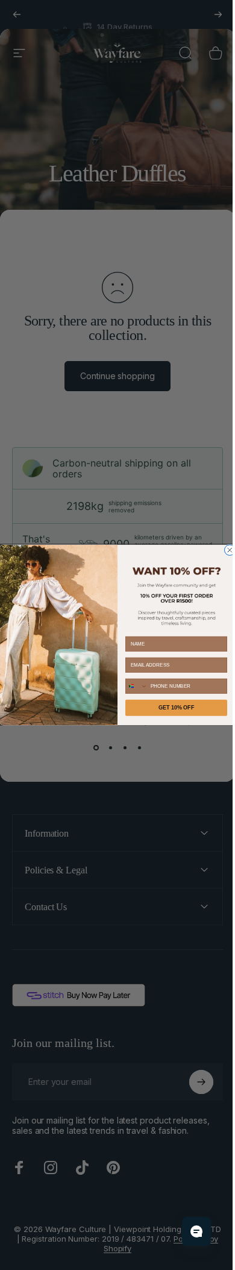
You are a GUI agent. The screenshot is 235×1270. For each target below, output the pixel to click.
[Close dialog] (225, 550)
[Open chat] (187, 1231)
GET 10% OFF (172, 708)
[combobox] (132, 686)
